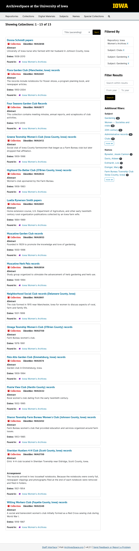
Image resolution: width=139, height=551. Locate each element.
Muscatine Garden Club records (25, 233)
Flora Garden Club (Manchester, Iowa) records (33, 70)
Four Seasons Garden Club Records (27, 103)
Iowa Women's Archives (34, 61)
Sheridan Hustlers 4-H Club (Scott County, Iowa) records (39, 450)
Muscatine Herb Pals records (23, 263)
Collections (28, 16)
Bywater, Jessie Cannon (118, 154)
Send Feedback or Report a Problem (112, 547)
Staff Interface (49, 547)
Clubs (109, 138)
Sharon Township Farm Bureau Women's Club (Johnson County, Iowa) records (51, 417)
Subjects (63, 16)
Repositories (11, 16)
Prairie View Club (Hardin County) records (31, 387)
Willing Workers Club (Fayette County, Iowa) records (37, 502)
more (108, 143)
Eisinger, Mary (113, 167)
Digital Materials (46, 16)
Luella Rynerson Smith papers (24, 200)
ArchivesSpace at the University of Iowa (37, 6)
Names (76, 16)
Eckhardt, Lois (113, 162)
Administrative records (118, 134)
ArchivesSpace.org (73, 547)
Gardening (112, 118)
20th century (113, 130)
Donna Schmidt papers (20, 40)
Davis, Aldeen (113, 158)
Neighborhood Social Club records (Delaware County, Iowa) (41, 293)
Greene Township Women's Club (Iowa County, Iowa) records (41, 137)
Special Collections (94, 16)
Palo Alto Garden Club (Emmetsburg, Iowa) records (36, 357)
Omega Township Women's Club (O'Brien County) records (39, 327)
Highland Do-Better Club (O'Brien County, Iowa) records (39, 170)
